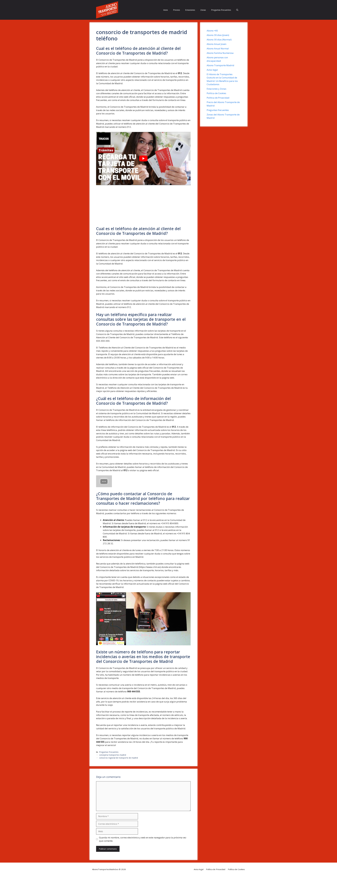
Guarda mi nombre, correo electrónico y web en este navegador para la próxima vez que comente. (142, 839)
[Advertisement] (143, 206)
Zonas (203, 10)
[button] (237, 10)
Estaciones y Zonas (216, 88)
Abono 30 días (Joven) (218, 35)
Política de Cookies (216, 93)
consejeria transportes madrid (112, 755)
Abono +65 (212, 30)
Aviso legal (212, 69)
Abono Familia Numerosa (220, 52)
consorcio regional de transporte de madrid (118, 758)
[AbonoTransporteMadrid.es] (107, 10)
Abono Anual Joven (216, 44)
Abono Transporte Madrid (220, 65)
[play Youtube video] (143, 158)
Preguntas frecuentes (221, 10)
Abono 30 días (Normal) (219, 39)
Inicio (165, 10)
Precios (176, 10)
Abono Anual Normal (218, 48)
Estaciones (190, 10)
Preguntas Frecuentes (108, 752)
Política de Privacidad (218, 97)
